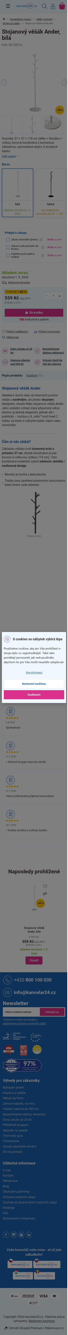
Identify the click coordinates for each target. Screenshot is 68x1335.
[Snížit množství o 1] (47, 295)
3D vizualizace (12, 1152)
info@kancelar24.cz (35, 992)
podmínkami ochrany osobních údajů (24, 1023)
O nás (7, 1170)
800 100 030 (33, 980)
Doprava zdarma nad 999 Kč (20, 362)
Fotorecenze (11, 1141)
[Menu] (8, 6)
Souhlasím (34, 694)
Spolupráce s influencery (19, 1218)
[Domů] (6, 19)
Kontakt (8, 1175)
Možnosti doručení (19, 282)
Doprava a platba (14, 1093)
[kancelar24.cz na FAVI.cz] (9, 1051)
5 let (36, 600)
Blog (6, 1186)
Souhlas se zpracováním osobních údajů (30, 1202)
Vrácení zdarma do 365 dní (21, 1109)
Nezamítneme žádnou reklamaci (53, 350)
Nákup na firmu (13, 1098)
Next (64, 82)
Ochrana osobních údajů (19, 1197)
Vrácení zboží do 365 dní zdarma (52, 362)
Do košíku (36, 312)
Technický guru (13, 1135)
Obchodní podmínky (16, 1191)
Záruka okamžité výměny (19, 1146)
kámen (38, 592)
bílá (36, 576)
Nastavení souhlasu (34, 683)
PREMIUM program (16, 1125)
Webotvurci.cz (54, 1328)
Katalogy (9, 1207)
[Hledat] (44, 7)
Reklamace (10, 1181)
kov (36, 584)
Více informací (34, 672)
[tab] (14, 375)
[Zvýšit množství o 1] (59, 295)
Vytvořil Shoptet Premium (26, 1328)
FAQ (5, 1213)
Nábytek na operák (15, 1130)
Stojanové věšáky (44, 552)
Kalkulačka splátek (37, 319)
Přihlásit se (52, 1012)
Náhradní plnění (13, 1087)
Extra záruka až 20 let (21, 350)
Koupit (34, 960)
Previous (4, 82)
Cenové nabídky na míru (19, 1103)
